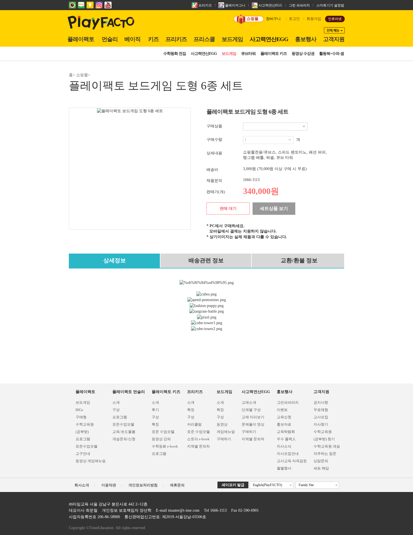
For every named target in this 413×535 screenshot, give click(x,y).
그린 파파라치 (299, 5)
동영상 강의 (161, 439)
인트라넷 (335, 19)
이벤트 (282, 410)
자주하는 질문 (325, 454)
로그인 (294, 19)
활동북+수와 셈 (331, 53)
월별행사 (284, 468)
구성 (116, 410)
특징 (155, 424)
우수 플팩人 (286, 439)
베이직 (132, 39)
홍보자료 (284, 424)
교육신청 (284, 417)
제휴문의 (177, 485)
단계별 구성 (251, 410)
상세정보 (114, 260)
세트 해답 (321, 468)
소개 (116, 402)
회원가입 (314, 19)
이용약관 (108, 485)
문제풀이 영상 (253, 424)
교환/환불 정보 (299, 260)
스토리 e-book (198, 439)
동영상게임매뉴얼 (226, 428)
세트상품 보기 (274, 208)
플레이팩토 (80, 39)
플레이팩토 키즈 (273, 53)
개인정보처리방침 (143, 485)
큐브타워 (248, 53)
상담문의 (321, 461)
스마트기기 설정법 (330, 5)
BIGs (79, 410)
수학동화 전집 (174, 53)
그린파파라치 (288, 402)
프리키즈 (205, 5)
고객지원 (333, 39)
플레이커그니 (234, 5)
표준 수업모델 (163, 432)
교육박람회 (286, 432)
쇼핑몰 (252, 19)
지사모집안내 (288, 454)
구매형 (81, 417)
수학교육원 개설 (327, 446)
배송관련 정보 (206, 260)
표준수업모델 (86, 446)
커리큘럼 (194, 424)
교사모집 (321, 417)
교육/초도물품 (123, 432)
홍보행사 (305, 39)
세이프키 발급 (233, 485)
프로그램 (83, 439)
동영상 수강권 (303, 53)
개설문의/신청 (123, 439)
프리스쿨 (204, 39)
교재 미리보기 (253, 417)
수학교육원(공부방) (85, 428)
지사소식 (284, 446)
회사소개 (81, 485)
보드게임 (232, 39)
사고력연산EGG (270, 5)
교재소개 (249, 402)
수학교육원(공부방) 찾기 (324, 435)
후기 (155, 410)
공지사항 (321, 402)
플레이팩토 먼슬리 (128, 392)
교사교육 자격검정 (292, 461)
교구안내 (83, 454)
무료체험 (321, 410)
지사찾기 (321, 424)
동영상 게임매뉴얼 (91, 461)
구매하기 (224, 439)
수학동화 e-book (165, 446)
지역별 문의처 (198, 446)
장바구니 (273, 19)
